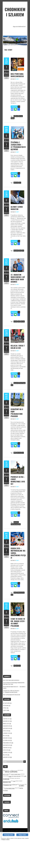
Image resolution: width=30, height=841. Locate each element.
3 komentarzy (6, 272)
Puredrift (20, 781)
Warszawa (20, 116)
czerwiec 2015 (6, 752)
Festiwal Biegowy (22, 383)
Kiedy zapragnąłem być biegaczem (11, 695)
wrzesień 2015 (6, 745)
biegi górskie (16, 250)
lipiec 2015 (6, 750)
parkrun (17, 781)
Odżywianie (6, 705)
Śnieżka (21, 788)
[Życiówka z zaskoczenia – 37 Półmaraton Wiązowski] (17, 126)
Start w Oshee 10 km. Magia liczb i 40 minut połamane (18, 622)
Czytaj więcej (14, 106)
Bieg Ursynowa (20, 770)
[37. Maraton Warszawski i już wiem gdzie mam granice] (17, 259)
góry (25, 776)
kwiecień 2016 (6, 738)
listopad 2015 (6, 740)
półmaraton (16, 182)
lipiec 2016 (6, 731)
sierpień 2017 (6, 719)
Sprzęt (5, 708)
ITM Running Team (20, 592)
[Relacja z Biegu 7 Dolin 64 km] (17, 330)
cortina (4, 776)
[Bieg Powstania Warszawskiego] (17, 58)
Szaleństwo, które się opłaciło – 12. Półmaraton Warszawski (11, 691)
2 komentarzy (6, 474)
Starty (17, 79)
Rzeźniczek (14, 785)
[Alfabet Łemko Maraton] (17, 191)
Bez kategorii (6, 703)
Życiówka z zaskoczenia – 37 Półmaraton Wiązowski (18, 146)
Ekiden (15, 592)
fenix (20, 250)
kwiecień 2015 (6, 757)
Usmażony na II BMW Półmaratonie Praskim (17, 413)
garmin (22, 776)
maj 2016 (5, 735)
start (17, 116)
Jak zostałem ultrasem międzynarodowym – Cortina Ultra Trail (14, 683)
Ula (3, 788)
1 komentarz (6, 70)
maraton (15, 321)
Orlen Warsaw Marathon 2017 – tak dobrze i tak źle (14, 687)
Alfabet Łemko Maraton (17, 208)
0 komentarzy (6, 139)
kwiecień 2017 (6, 721)
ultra (6, 788)
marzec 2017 (6, 723)
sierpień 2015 (6, 747)
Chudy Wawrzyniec (14, 524)
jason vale (18, 778)
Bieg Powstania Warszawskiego (17, 75)
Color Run (22, 774)
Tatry (26, 784)
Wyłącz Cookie (22, 835)
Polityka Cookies (6, 839)
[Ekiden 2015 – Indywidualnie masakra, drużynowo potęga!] (17, 532)
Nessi (12, 781)
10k (14, 116)
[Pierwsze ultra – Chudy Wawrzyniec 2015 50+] (17, 461)
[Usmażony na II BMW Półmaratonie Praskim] (17, 393)
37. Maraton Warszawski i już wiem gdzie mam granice (18, 278)
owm (17, 665)
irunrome (6, 779)
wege (18, 788)
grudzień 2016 (6, 726)
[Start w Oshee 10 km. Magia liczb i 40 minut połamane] (17, 603)
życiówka (12, 118)
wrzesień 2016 (6, 728)
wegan (16, 788)
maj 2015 (5, 755)
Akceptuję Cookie (8, 835)
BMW (15, 452)
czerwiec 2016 (6, 733)
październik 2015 (7, 743)
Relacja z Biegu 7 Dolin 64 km (18, 346)
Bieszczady (6, 774)
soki (18, 784)
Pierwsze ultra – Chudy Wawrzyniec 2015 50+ (18, 480)
